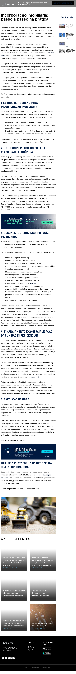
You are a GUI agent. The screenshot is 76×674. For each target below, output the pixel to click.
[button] (63, 3)
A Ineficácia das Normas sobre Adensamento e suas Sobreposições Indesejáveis (14, 593)
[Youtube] (9, 658)
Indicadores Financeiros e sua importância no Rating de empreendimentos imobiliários (14, 623)
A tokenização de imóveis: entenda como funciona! (70, 43)
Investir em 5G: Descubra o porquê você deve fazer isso (70, 35)
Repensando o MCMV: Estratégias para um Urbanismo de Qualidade (40, 593)
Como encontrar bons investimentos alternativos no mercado (70, 51)
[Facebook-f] (6, 658)
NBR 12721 (33, 283)
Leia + (67, 30)
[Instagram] (11, 658)
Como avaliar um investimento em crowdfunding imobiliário (70, 26)
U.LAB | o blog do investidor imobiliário (32, 3)
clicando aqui (34, 377)
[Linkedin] (14, 658)
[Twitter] (3, 658)
